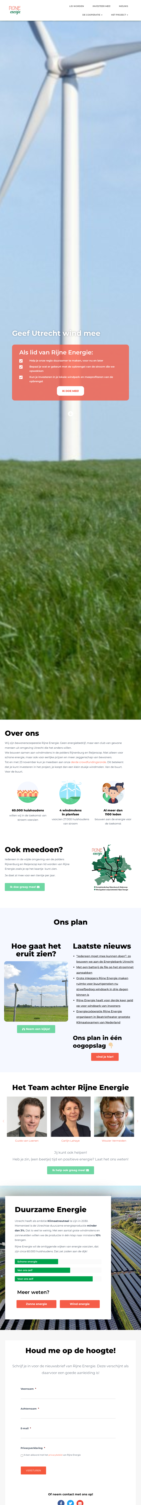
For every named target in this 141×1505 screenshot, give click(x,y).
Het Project (118, 14)
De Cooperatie (91, 14)
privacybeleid (55, 1455)
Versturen (33, 1470)
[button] (101, 14)
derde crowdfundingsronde (88, 762)
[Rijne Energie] (15, 10)
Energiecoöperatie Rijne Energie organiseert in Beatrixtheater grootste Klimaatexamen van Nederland (103, 1017)
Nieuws (123, 6)
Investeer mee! (101, 6)
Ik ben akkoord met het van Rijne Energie (52, 1455)
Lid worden (76, 6)
